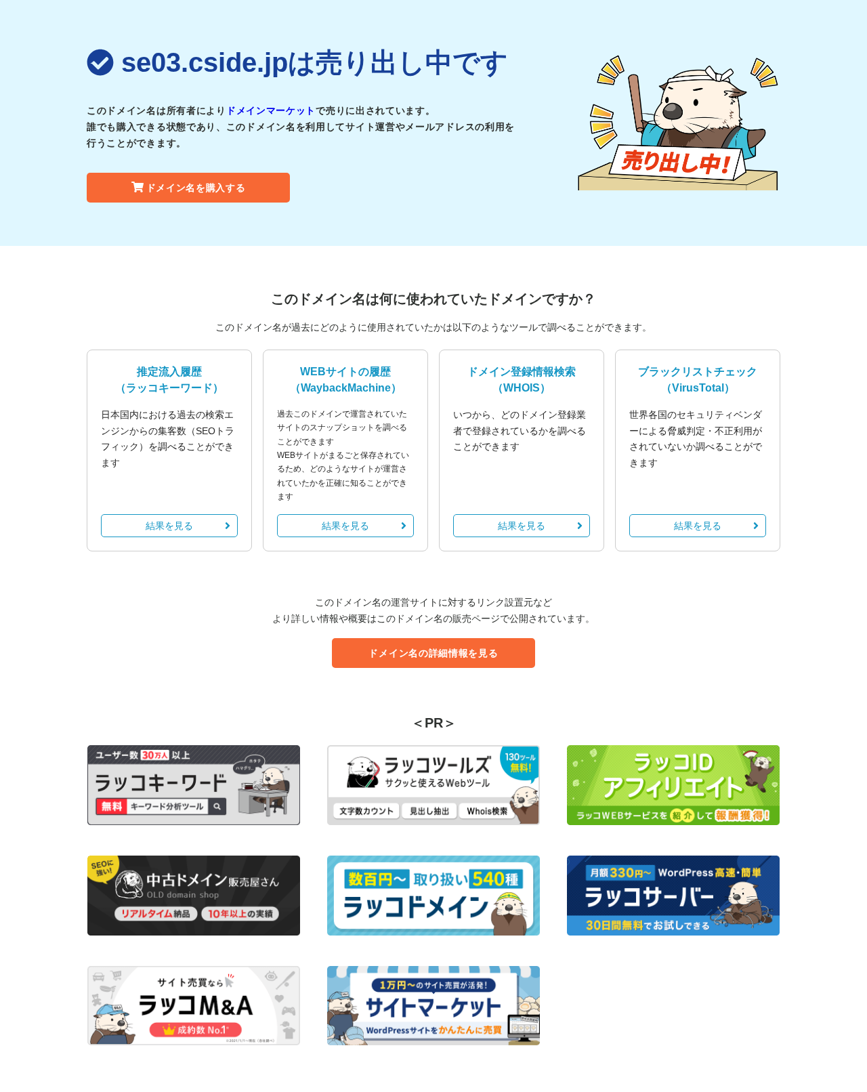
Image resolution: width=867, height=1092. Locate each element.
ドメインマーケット (271, 110)
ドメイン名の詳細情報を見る (433, 653)
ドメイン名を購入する (196, 187)
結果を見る (169, 525)
